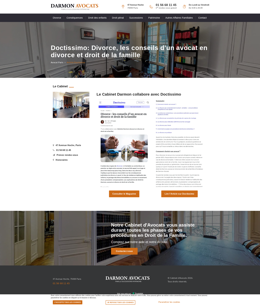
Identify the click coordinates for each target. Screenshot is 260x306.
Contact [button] (202, 17)
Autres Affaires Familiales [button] (179, 17)
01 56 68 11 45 (63, 150)
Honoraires (62, 160)
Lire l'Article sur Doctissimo (179, 194)
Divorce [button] (57, 17)
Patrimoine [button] (154, 17)
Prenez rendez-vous (67, 155)
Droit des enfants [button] (97, 17)
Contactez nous (124, 251)
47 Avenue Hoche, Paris (68, 145)
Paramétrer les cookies (169, 302)
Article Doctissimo (76, 62)
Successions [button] (136, 17)
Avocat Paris (57, 62)
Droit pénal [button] (118, 17)
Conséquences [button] (74, 17)
